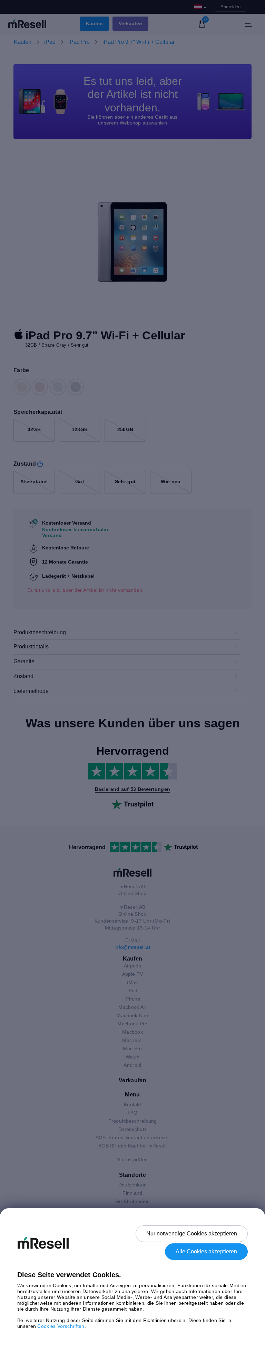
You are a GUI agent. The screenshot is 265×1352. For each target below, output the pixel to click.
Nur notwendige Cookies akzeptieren (191, 1233)
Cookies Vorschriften (60, 1326)
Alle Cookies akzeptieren (206, 1251)
